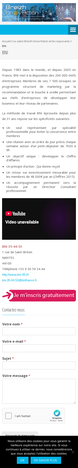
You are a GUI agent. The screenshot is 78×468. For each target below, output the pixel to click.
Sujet (8, 358)
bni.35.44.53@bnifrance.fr (19, 280)
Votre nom (12, 324)
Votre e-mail (14, 341)
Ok (22, 460)
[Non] (73, 452)
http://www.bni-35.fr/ (15, 274)
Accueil (6, 41)
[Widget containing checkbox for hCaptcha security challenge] (33, 416)
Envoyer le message (20, 435)
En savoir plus (45, 460)
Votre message (16, 376)
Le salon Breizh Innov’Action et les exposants (41, 41)
